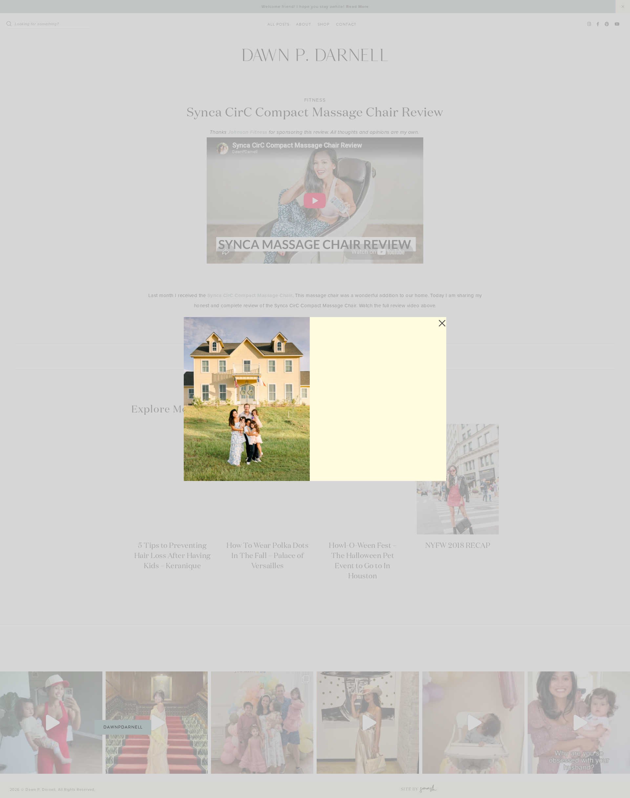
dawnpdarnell (122, 727)
